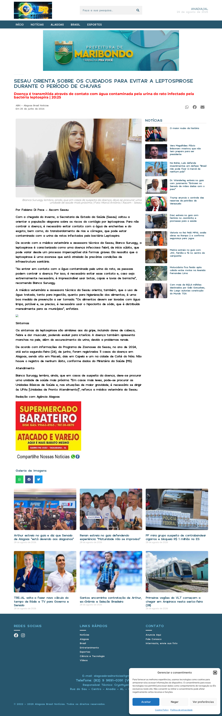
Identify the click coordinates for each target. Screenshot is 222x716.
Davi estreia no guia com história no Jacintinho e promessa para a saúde (184, 218)
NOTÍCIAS (37, 24)
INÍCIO (20, 24)
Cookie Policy (162, 710)
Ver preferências (203, 701)
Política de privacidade (181, 710)
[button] (215, 672)
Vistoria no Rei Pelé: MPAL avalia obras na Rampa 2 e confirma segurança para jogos (188, 235)
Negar (174, 701)
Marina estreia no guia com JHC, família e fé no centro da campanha (187, 252)
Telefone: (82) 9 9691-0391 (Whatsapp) (111, 680)
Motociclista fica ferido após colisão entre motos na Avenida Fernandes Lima (187, 270)
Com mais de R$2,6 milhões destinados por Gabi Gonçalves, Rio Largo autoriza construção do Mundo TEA (187, 289)
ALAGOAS (57, 24)
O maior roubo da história (184, 128)
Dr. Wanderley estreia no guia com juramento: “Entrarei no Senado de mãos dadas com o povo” (187, 184)
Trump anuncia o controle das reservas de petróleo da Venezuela (187, 200)
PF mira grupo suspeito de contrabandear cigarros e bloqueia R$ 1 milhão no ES (176, 537)
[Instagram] (23, 635)
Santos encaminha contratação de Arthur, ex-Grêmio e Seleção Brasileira (111, 599)
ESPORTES (94, 24)
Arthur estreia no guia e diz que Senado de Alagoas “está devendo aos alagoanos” (44, 537)
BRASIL (75, 24)
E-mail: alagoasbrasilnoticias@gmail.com (111, 675)
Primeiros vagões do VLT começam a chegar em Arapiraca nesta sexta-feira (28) (174, 601)
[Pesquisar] (138, 10)
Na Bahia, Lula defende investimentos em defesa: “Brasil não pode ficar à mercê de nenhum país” (188, 167)
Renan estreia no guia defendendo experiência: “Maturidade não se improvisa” (110, 537)
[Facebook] (16, 635)
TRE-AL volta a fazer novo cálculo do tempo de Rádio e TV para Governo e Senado (41, 601)
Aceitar (146, 701)
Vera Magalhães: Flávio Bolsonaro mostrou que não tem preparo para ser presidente (185, 150)
